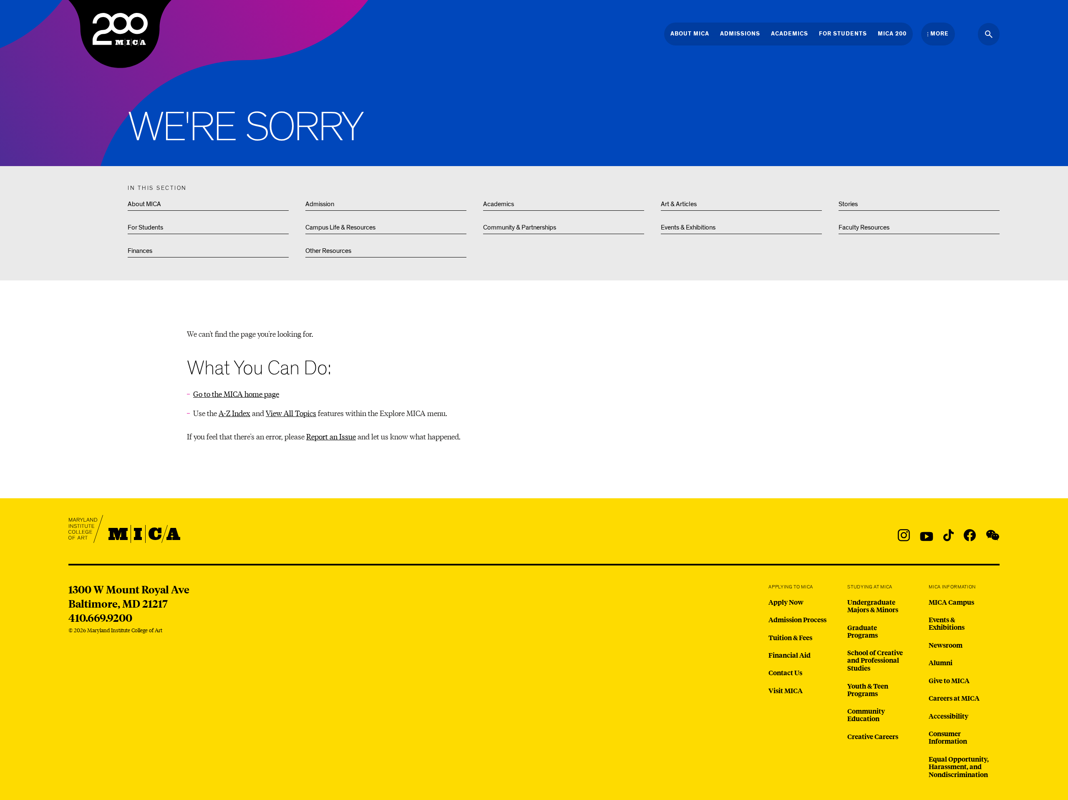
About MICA (144, 204)
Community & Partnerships (519, 227)
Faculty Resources (864, 227)
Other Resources (328, 251)
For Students (145, 227)
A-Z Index (234, 413)
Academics (498, 204)
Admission (319, 204)
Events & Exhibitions (688, 227)
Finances (140, 251)
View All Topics (291, 413)
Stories (848, 204)
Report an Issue (331, 436)
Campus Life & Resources (340, 227)
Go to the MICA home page (236, 394)
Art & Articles (679, 204)
